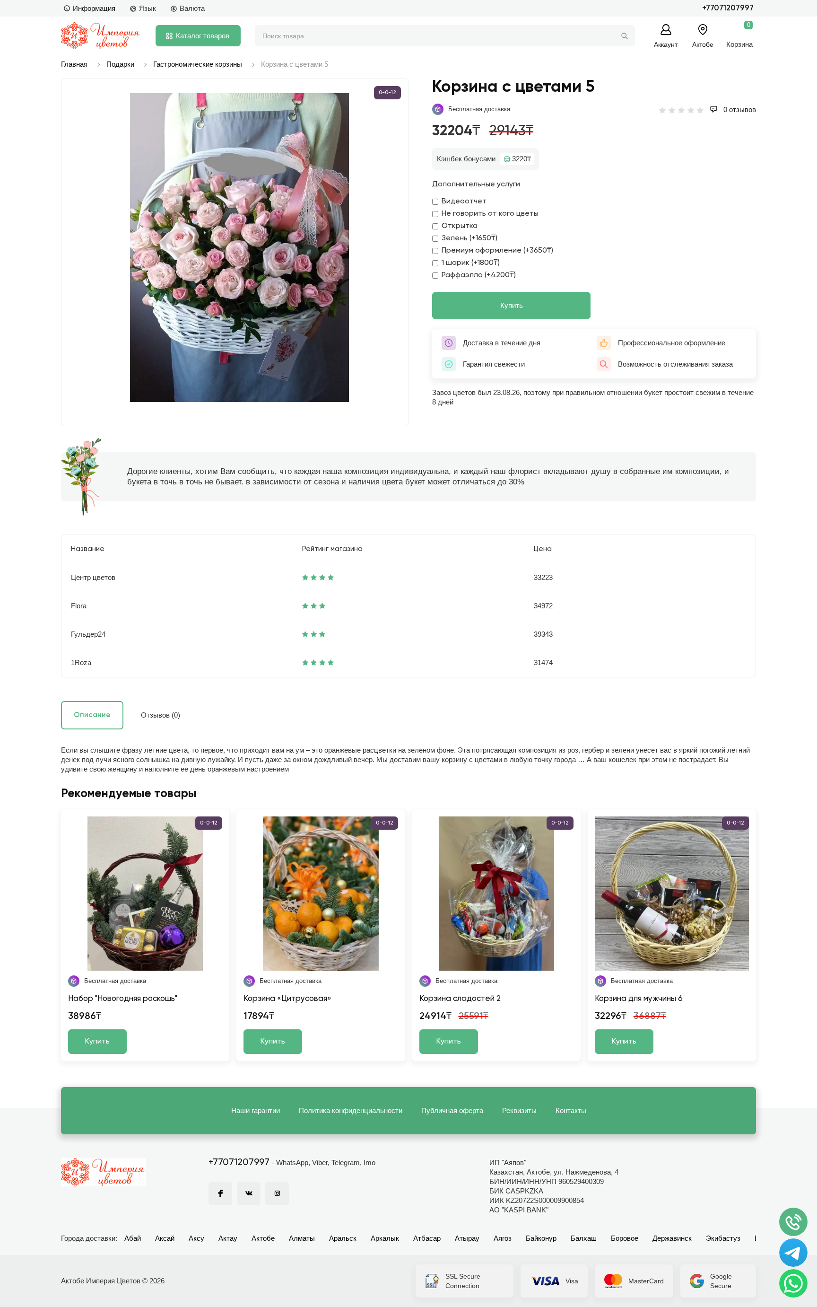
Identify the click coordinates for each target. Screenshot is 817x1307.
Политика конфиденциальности (350, 1110)
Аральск (342, 1238)
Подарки (120, 64)
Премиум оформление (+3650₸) (497, 250)
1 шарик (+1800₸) (471, 263)
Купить (511, 305)
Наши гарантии (255, 1110)
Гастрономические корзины (197, 64)
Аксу (196, 1238)
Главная (74, 64)
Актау (227, 1238)
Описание (92, 715)
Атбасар (427, 1238)
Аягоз (503, 1238)
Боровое (624, 1238)
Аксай (164, 1238)
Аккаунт (666, 44)
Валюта (192, 8)
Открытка (460, 226)
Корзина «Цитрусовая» (287, 999)
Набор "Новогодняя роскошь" (122, 999)
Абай (132, 1238)
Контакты (571, 1110)
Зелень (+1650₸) (469, 238)
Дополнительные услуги (476, 184)
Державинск (672, 1238)
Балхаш (584, 1238)
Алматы (302, 1238)
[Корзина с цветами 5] (239, 247)
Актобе (263, 1238)
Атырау (467, 1238)
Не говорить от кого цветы (490, 214)
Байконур (541, 1238)
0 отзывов (738, 109)
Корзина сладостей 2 (460, 999)
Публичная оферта (452, 1110)
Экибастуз (723, 1238)
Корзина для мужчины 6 (639, 999)
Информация (94, 8)
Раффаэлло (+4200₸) (479, 275)
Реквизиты (519, 1110)
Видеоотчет (464, 201)
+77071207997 (728, 8)
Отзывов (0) (160, 715)
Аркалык (385, 1238)
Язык (147, 8)
